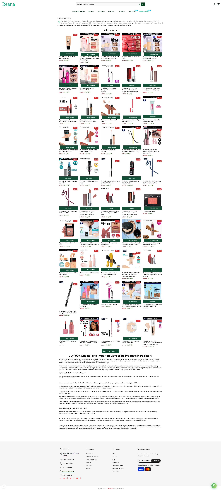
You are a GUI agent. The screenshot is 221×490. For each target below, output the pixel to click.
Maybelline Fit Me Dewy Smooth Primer (89, 182)
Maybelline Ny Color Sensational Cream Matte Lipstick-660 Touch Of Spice (152, 274)
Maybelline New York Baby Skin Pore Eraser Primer (151, 120)
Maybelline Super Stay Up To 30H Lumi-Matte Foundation (152, 57)
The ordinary (89, 454)
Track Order (115, 471)
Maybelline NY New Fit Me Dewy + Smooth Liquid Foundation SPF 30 (131, 305)
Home (61, 18)
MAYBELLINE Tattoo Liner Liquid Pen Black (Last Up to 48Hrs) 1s (88, 342)
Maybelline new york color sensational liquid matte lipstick (88, 120)
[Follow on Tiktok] (80, 478)
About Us (114, 457)
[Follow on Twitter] (64, 478)
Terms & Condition (117, 465)
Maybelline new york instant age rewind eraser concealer (152, 243)
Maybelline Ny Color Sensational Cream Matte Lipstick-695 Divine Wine (110, 212)
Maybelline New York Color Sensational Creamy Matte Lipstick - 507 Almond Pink (129, 212)
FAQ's (113, 454)
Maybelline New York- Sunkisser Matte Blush (89, 305)
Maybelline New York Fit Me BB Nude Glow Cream (67, 57)
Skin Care (101, 11)
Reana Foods (144, 11)
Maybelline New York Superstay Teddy (130, 57)
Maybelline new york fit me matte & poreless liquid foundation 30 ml (89, 243)
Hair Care (111, 11)
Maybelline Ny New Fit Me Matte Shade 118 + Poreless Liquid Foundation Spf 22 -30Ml (130, 274)
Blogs (113, 460)
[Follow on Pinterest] (74, 478)
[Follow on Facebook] (61, 478)
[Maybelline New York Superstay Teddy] (68, 327)
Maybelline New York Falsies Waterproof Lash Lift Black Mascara (108, 89)
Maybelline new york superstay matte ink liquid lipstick (88, 150)
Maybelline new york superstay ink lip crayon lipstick (131, 120)
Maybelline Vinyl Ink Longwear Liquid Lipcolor (109, 243)
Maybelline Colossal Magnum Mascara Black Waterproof (109, 273)
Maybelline (67, 18)
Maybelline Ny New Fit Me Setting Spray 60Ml (68, 182)
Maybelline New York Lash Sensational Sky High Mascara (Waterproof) (151, 151)
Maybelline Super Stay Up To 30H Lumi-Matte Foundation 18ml (110, 57)
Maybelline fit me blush (149, 211)
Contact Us (115, 462)
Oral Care (133, 11)
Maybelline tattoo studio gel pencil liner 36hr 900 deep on (110, 182)
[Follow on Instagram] (67, 478)
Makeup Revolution (91, 460)
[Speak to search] (139, 4)
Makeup (90, 11)
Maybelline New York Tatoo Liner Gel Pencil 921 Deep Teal (152, 182)
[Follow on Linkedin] (70, 478)
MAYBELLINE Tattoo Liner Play (109, 304)
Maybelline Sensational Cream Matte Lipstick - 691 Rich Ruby (151, 89)
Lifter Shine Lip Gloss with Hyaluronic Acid (87, 89)
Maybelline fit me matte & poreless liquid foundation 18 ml (68, 150)
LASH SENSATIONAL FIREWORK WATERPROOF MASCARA (67, 89)
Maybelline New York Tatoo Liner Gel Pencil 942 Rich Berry (68, 212)
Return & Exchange (117, 468)
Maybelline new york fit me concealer (108, 150)
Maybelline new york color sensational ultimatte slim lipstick (68, 120)
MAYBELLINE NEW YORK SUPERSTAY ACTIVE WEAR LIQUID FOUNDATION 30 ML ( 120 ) (152, 342)
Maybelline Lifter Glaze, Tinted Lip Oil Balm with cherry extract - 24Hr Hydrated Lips (89, 58)
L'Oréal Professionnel (92, 457)
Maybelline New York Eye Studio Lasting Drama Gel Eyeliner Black (68, 312)
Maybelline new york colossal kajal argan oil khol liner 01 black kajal (131, 150)
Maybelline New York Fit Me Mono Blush (68, 243)
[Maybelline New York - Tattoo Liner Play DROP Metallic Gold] (152, 291)
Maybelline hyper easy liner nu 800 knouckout (110, 342)
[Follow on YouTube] (77, 478)
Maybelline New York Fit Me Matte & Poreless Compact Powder (131, 243)
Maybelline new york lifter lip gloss (89, 272)
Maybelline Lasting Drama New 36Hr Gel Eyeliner (130, 182)
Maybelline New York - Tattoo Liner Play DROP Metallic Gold (152, 305)
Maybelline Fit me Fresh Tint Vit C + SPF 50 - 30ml (68, 273)
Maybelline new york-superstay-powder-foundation (131, 342)
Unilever (121, 11)
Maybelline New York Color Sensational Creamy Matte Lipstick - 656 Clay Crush (87, 212)
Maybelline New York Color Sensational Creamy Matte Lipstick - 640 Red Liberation (130, 89)
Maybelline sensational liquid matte (109, 120)
